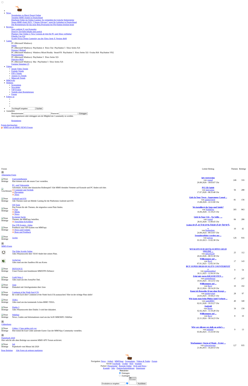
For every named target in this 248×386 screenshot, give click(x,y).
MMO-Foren (6, 246)
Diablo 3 (15, 307)
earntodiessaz (209, 278)
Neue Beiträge (7, 350)
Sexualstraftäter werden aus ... (208, 235)
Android (208, 306)
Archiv (15, 238)
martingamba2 (210, 271)
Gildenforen (6, 324)
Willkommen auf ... (208, 259)
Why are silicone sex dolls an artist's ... (208, 327)
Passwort (55, 113)
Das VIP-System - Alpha (22, 225)
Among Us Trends (18, 76)
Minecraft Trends (18, 78)
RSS (131, 363)
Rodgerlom (210, 230)
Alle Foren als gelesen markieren (29, 350)
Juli (13, 344)
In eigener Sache (19, 217)
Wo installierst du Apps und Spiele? (208, 207)
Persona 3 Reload (18, 50)
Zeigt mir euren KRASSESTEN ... (208, 276)
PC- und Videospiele (20, 185)
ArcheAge (16, 260)
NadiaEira (210, 209)
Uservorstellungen (19, 179)
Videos (9, 66)
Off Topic (16, 205)
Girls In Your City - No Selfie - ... (208, 217)
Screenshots (16, 85)
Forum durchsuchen (9, 125)
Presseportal (112, 366)
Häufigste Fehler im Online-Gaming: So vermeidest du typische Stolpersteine (42, 20)
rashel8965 (210, 301)
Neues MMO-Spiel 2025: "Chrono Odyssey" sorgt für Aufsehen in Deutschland (44, 22)
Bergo (209, 308)
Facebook (116, 363)
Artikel (110, 361)
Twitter (125, 363)
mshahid (210, 329)
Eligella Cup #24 (18, 36)
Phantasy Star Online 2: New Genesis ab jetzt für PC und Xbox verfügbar (41, 34)
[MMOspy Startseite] (14, 11)
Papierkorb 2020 (8, 338)
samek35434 (210, 200)
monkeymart (210, 293)
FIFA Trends (16, 73)
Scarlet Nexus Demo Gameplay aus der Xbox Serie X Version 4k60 (39, 38)
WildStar (15, 315)
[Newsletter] (132, 380)
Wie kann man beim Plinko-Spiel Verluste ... (208, 299)
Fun (16, 209)
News (8, 13)
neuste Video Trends (19, 69)
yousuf (210, 180)
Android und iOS (19, 198)
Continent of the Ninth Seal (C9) (25, 292)
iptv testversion (208, 178)
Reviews (9, 27)
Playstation (19, 192)
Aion (14, 285)
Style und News (139, 366)
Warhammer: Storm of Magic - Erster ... (208, 343)
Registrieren (16, 121)
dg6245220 (210, 254)
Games (9, 41)
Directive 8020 (17, 59)
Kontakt (106, 368)
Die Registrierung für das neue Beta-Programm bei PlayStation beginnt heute (42, 25)
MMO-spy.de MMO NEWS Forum (18, 127)
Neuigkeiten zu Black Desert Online (26, 15)
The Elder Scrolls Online (22, 251)
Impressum (140, 368)
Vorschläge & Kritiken (23, 222)
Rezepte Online (125, 366)
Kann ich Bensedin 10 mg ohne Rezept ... (208, 291)
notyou (210, 238)
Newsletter (15, 87)
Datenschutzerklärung (125, 368)
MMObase (119, 361)
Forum (14, 94)
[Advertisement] (124, 148)
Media (17, 212)
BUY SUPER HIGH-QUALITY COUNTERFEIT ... (208, 267)
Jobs (113, 368)
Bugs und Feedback (22, 232)
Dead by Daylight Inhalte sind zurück (26, 31)
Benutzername (17, 113)
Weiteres (9, 83)
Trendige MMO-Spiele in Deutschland (27, 18)
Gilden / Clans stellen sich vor (24, 328)
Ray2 (210, 261)
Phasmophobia (17, 55)
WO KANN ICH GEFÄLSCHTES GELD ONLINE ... (208, 250)
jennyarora (210, 190)
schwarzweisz (210, 345)
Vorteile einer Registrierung (22, 92)
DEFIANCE (17, 269)
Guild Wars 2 (17, 277)
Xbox (16, 194)
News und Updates (22, 230)
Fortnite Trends (17, 71)
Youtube (138, 363)
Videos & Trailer (143, 361)
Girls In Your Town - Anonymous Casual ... (208, 197)
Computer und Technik (23, 190)
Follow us (10, 97)
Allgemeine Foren (8, 175)
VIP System (16, 90)
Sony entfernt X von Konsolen (23, 29)
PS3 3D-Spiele (208, 187)
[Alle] (132, 378)
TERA (15, 300)
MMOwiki (10, 80)
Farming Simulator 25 (20, 64)
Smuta (14, 45)
